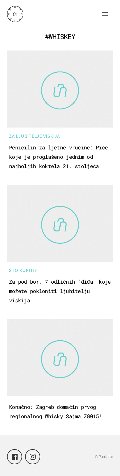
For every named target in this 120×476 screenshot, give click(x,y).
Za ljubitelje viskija (34, 136)
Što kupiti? (23, 270)
